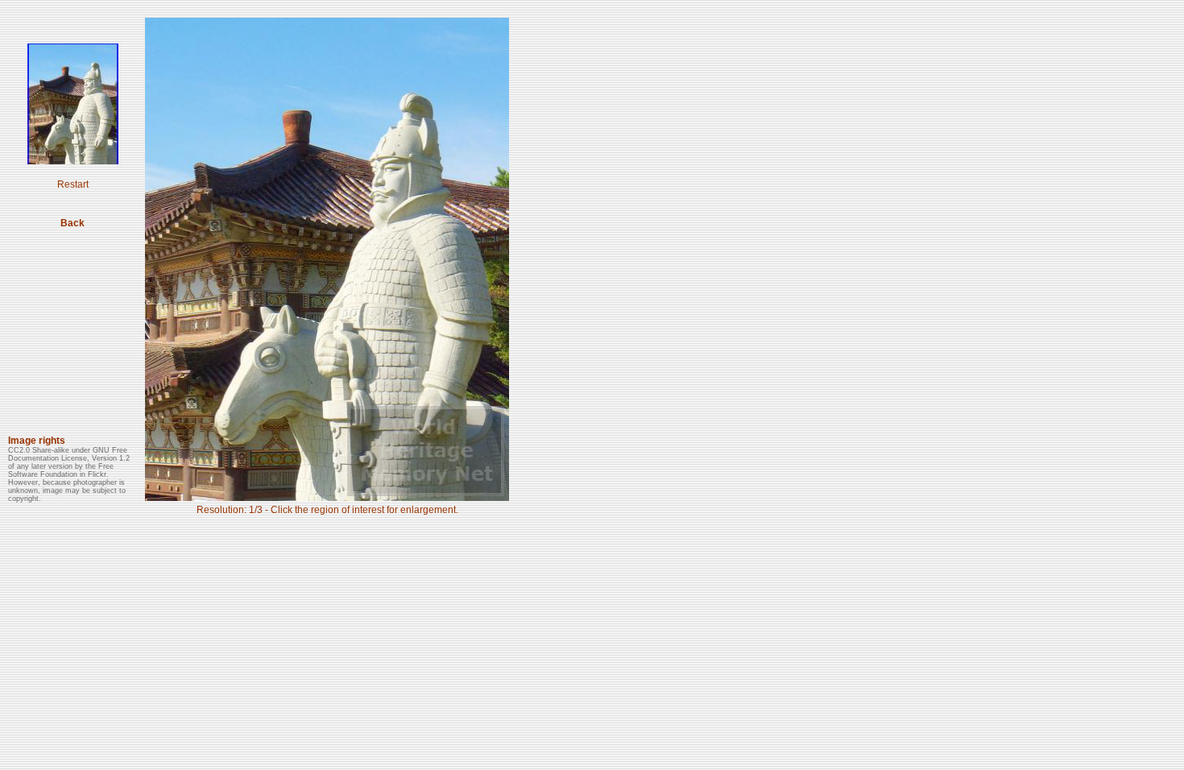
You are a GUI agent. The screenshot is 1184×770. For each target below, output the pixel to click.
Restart (73, 184)
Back (72, 223)
